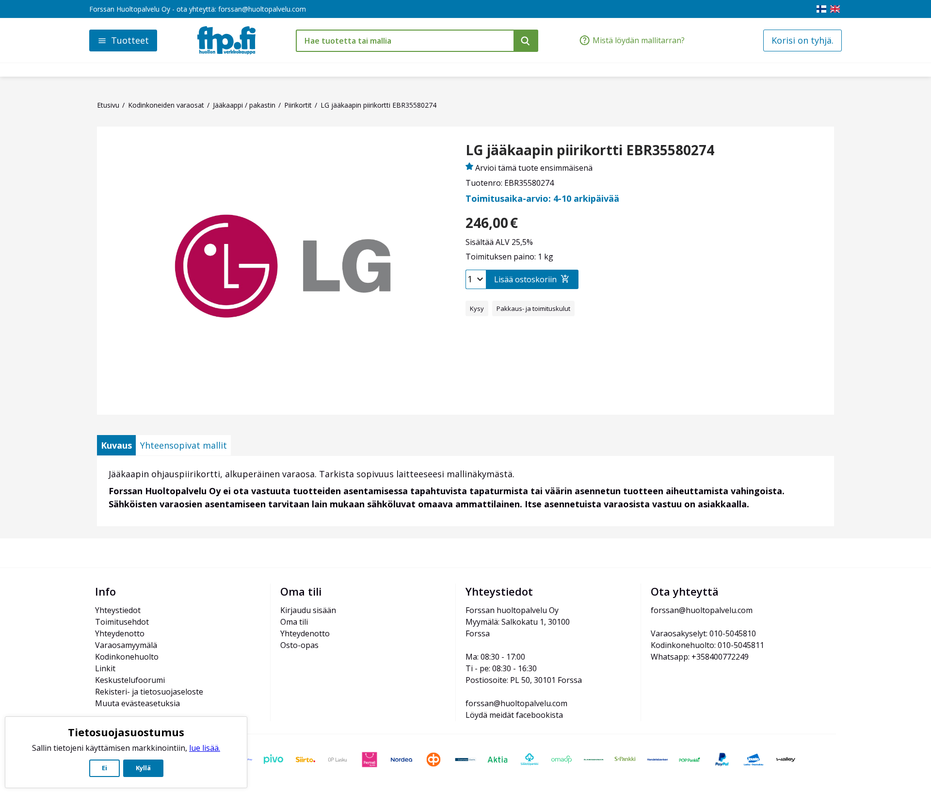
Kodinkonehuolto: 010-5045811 (707, 645)
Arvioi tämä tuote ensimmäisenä (534, 167)
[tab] (116, 445)
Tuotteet (130, 40)
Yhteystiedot (118, 610)
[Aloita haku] (526, 41)
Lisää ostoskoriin (525, 279)
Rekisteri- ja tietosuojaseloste (149, 691)
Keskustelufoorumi (130, 680)
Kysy (477, 308)
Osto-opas (299, 645)
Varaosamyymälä (126, 645)
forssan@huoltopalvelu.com (262, 9)
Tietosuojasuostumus (126, 732)
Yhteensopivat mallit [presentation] (183, 445)
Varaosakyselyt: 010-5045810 (703, 633)
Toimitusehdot (122, 621)
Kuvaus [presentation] (116, 445)
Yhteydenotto (119, 633)
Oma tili (294, 621)
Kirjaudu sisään (308, 610)
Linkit (105, 668)
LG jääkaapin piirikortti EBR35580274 (590, 150)
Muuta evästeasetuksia (137, 703)
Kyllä (143, 767)
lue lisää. (204, 748)
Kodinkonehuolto (127, 656)
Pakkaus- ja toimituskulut (533, 308)
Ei (104, 767)
